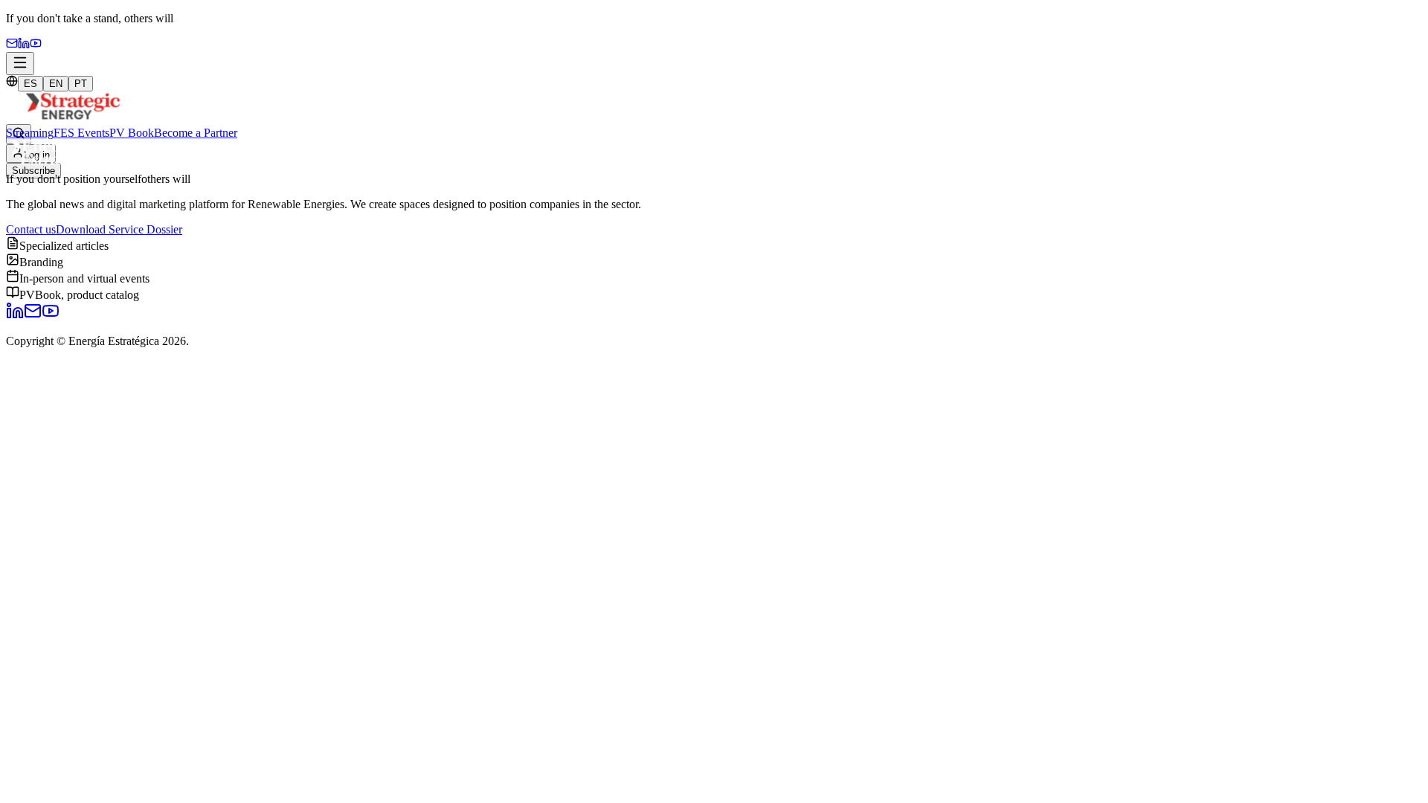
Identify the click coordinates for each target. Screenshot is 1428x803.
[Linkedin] (24, 45)
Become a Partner (195, 132)
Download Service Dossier (119, 229)
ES (30, 83)
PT (80, 83)
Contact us (31, 229)
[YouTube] (36, 45)
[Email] (12, 45)
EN (55, 83)
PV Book (131, 132)
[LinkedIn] (15, 315)
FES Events (81, 132)
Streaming (30, 132)
